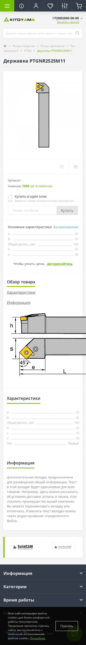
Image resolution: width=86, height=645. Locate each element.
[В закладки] (62, 166)
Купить (67, 210)
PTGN (28, 51)
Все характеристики (65, 226)
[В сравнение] (76, 166)
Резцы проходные (53, 46)
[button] (67, 18)
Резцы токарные (24, 46)
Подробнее (37, 638)
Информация (19, 302)
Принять (66, 626)
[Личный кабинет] (36, 6)
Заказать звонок (68, 22)
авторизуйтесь (59, 264)
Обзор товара (21, 282)
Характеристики (21, 292)
